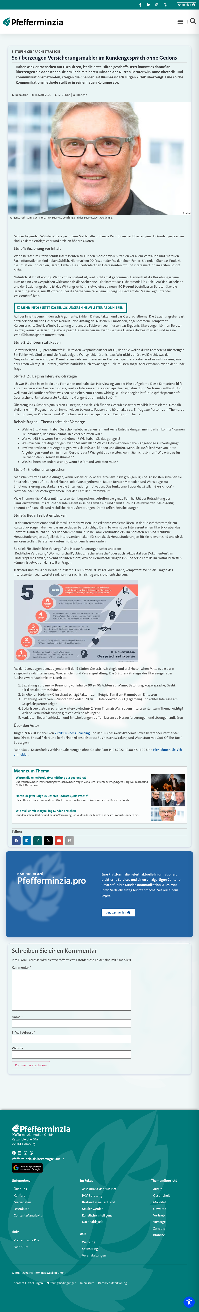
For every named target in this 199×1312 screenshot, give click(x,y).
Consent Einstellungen (28, 1283)
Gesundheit (161, 1195)
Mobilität (159, 1202)
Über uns (20, 1189)
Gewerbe (159, 1209)
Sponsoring (90, 1249)
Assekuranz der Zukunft (99, 1189)
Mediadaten (22, 1202)
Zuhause (159, 1228)
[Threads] (31, 1153)
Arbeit (157, 1189)
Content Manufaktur (29, 1215)
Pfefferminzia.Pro (26, 1240)
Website (17, 1048)
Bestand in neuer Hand (98, 1202)
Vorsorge (159, 1222)
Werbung (88, 1242)
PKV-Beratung (92, 1195)
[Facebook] (14, 1153)
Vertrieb (159, 1215)
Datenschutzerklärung (112, 1283)
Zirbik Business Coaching (72, 733)
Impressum (87, 1283)
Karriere (19, 1195)
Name (17, 1017)
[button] (180, 21)
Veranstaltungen (94, 1255)
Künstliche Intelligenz (97, 1215)
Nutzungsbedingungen (61, 1283)
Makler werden (93, 1209)
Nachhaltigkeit (92, 1222)
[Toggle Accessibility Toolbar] (189, 1302)
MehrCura (21, 1247)
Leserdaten (22, 1209)
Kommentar (21, 967)
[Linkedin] (20, 1153)
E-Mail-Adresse (23, 1032)
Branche (81, 95)
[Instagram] (25, 1153)
